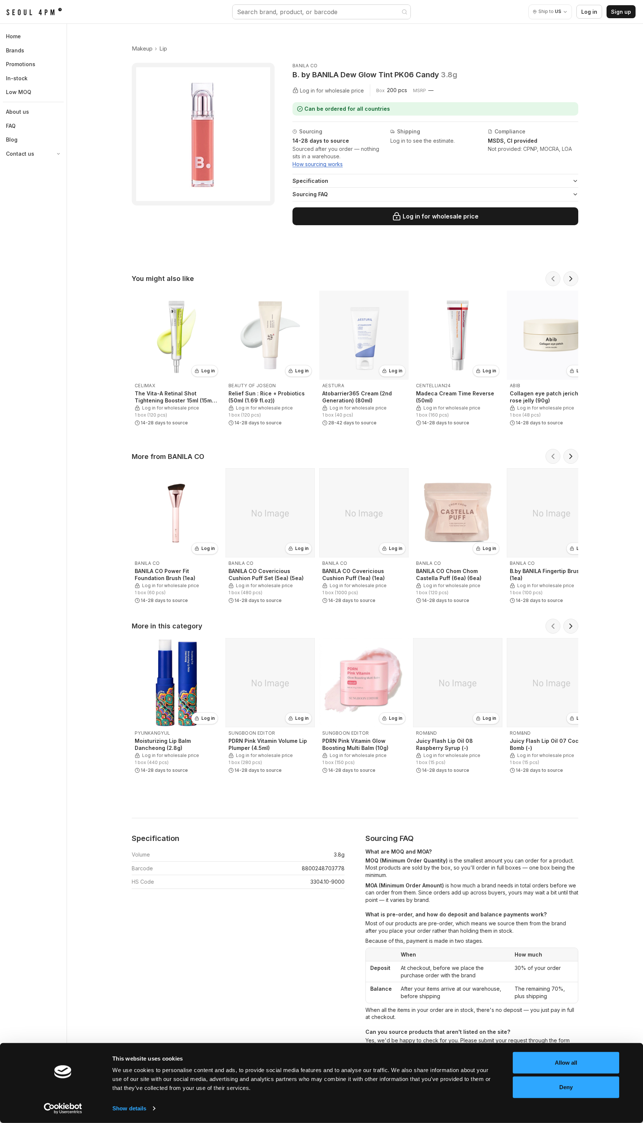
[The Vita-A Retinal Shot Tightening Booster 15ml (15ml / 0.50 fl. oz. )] (176, 360)
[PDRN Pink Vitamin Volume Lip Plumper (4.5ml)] (270, 707)
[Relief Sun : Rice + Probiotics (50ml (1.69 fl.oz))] (270, 360)
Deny (566, 1087)
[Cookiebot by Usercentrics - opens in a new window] (63, 1108)
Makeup (142, 48)
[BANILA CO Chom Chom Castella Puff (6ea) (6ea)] (457, 537)
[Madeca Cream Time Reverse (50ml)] (457, 360)
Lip (163, 48)
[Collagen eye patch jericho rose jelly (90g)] (551, 360)
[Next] (570, 278)
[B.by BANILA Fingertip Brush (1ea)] (551, 537)
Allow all (566, 1062)
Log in (589, 12)
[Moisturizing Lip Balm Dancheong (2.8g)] (176, 707)
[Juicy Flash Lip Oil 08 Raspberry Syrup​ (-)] (457, 707)
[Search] (404, 12)
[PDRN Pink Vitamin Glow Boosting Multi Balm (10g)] (364, 707)
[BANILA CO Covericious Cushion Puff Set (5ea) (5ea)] (270, 537)
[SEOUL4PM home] (34, 11)
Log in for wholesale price (441, 216)
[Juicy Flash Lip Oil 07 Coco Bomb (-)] (551, 707)
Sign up (621, 12)
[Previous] (553, 278)
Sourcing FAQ (310, 194)
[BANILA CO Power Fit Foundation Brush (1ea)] (176, 537)
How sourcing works (317, 164)
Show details (129, 1108)
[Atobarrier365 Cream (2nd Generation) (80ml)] (364, 360)
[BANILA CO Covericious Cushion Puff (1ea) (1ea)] (364, 537)
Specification (310, 181)
